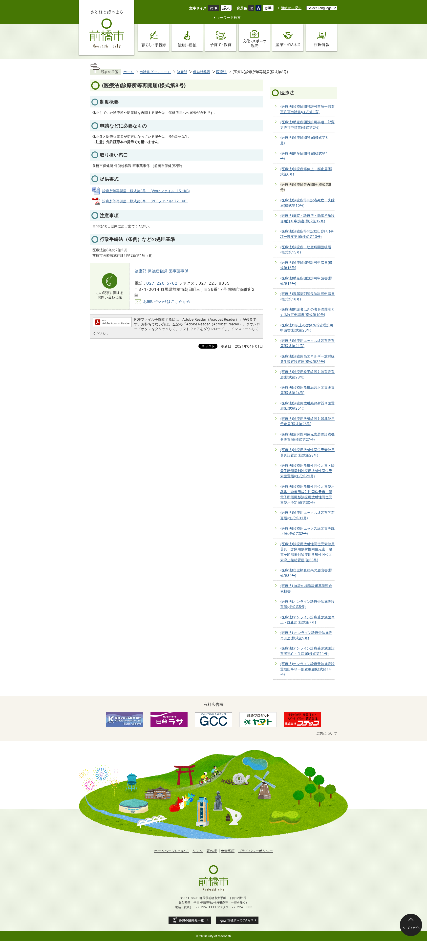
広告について (326, 733)
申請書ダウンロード (155, 72)
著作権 (212, 851)
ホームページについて (171, 851)
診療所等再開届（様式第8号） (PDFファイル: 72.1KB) (145, 201)
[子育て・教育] (220, 37)
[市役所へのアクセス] (237, 920)
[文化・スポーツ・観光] (254, 37)
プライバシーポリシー (255, 851)
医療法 (221, 72)
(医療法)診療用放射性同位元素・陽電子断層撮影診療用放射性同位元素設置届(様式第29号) (307, 470)
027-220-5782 (161, 283)
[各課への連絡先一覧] (190, 920)
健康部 (182, 72)
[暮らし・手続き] (153, 37)
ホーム (128, 72)
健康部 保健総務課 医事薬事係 (161, 271)
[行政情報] (321, 37)
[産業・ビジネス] (287, 37)
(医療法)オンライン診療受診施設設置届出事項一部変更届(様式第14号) (307, 669)
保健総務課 (201, 72)
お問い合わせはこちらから (167, 301)
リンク (197, 851)
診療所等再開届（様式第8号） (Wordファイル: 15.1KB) (146, 191)
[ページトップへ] (411, 925)
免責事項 (228, 851)
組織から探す (291, 8)
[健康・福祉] (187, 37)
